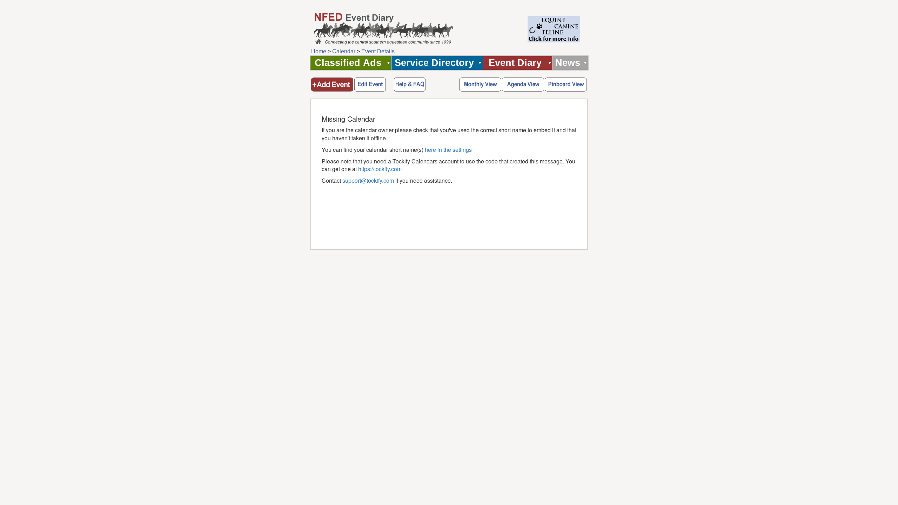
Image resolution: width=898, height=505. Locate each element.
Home (318, 51)
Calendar (344, 51)
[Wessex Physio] (554, 40)
